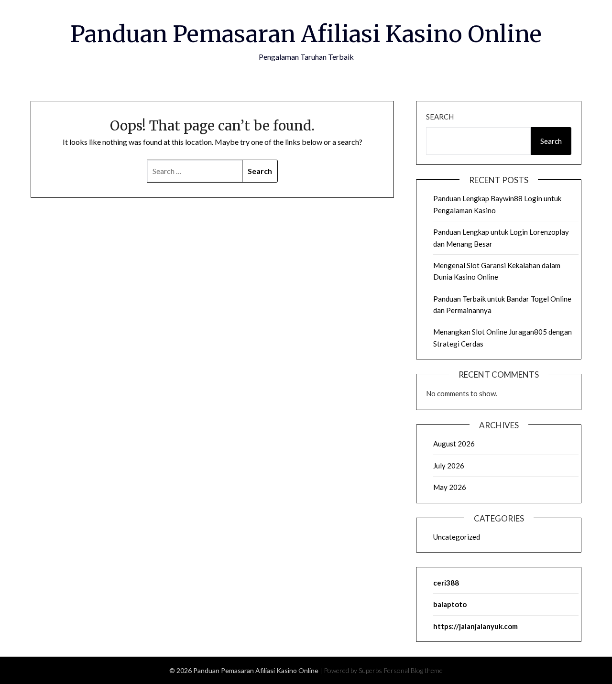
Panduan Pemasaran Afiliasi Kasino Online (306, 34)
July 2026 (448, 465)
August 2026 (454, 443)
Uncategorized (456, 536)
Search (440, 116)
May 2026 (449, 487)
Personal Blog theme (413, 670)
